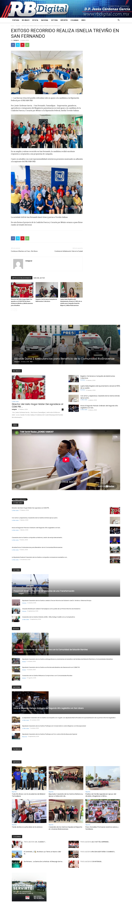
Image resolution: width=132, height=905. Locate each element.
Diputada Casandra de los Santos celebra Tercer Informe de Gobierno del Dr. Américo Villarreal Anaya (56, 600)
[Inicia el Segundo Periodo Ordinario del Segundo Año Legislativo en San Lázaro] (73, 408)
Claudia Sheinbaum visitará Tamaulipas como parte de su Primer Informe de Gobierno (51, 609)
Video (83, 20)
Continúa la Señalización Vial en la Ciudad (69, 251)
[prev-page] (12, 309)
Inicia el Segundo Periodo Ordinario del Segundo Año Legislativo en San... (36, 528)
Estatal (35, 20)
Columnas (74, 20)
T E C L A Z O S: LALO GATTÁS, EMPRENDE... (94, 842)
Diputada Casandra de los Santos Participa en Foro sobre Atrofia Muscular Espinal (49, 734)
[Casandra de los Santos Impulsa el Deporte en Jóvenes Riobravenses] (66, 811)
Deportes (64, 20)
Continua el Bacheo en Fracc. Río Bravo (24, 251)
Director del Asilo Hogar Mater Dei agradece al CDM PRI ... (37, 405)
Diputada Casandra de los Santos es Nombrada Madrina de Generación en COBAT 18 (51, 667)
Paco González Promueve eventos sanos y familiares (101, 828)
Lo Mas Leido (15, 296)
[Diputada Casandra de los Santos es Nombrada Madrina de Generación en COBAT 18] (16, 669)
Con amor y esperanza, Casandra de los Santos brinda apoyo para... (35, 518)
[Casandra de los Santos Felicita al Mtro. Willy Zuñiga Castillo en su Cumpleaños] (16, 619)
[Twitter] (18, 45)
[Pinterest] (22, 45)
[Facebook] (13, 45)
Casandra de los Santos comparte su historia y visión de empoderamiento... (37, 537)
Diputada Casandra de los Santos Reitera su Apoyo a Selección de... (66, 795)
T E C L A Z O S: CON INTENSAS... (91, 861)
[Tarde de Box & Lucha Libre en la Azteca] (29, 811)
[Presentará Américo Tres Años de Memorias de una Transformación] (66, 585)
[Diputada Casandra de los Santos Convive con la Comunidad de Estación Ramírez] (66, 644)
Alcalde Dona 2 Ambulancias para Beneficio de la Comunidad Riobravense (37, 547)
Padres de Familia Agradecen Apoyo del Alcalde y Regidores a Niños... (100, 795)
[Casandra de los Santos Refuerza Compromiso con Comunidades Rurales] (16, 677)
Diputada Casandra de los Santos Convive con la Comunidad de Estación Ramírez (51, 649)
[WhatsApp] (27, 45)
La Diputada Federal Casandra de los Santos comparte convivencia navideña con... (40, 557)
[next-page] (15, 309)
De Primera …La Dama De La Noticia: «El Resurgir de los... (43, 861)
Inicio (12, 26)
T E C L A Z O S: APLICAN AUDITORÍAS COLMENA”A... (97, 852)
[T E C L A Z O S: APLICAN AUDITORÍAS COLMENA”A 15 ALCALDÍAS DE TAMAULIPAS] (73, 854)
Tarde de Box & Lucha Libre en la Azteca (27, 827)
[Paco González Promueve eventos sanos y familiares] (102, 811)
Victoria (54, 20)
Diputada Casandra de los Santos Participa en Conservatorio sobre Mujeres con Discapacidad (54, 726)
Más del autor (39, 278)
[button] (118, 20)
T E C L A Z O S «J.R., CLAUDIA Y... (35, 842)
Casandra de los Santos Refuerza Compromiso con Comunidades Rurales (47, 676)
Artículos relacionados (21, 278)
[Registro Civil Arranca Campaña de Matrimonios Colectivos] (47, 290)
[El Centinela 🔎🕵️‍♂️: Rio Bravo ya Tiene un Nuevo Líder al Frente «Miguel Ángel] (17, 854)
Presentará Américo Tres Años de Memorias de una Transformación (44, 591)
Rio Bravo (25, 20)
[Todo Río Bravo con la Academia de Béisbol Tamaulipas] (29, 778)
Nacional (44, 20)
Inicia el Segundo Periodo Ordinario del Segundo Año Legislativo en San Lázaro (49, 708)
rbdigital (16, 40)
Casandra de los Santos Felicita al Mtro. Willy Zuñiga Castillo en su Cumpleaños (48, 617)
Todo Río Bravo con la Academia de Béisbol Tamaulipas (28, 795)
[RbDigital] (66, 9)
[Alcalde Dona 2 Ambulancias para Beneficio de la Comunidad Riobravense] (115, 550)
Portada (15, 20)
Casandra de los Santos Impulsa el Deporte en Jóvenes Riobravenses (65, 828)
